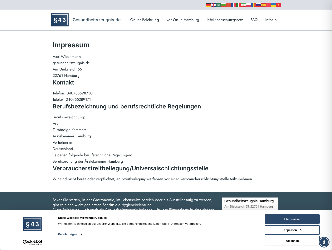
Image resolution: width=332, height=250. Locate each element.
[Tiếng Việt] (278, 5)
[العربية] (218, 5)
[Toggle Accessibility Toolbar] (324, 242)
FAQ (254, 20)
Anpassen (290, 230)
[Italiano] (238, 5)
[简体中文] (228, 5)
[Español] (263, 5)
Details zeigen (67, 234)
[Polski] (248, 5)
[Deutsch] (208, 5)
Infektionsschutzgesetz (225, 20)
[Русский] (258, 5)
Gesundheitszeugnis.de (97, 19)
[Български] (223, 5)
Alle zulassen (292, 219)
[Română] (253, 5)
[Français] (233, 5)
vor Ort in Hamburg (183, 20)
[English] (213, 5)
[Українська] (273, 5)
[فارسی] (243, 5)
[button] (275, 20)
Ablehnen (292, 240)
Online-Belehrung (144, 20)
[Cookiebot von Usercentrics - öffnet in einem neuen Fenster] (32, 242)
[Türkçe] (268, 5)
